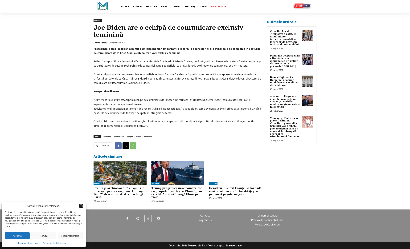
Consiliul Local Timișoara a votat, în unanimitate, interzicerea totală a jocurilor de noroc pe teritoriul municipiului (284, 38)
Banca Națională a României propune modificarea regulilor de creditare (284, 81)
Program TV (205, 220)
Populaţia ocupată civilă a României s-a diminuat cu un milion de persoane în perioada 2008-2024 (285, 61)
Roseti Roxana (100, 42)
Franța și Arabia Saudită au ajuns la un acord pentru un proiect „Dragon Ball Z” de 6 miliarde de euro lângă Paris (120, 192)
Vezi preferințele (70, 235)
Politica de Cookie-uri (28, 243)
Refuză (44, 235)
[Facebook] (118, 145)
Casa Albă (107, 136)
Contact (205, 215)
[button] (81, 206)
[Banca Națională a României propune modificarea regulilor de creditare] (307, 81)
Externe (97, 21)
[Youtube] (158, 218)
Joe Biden (148, 136)
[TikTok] (148, 218)
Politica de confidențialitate (267, 220)
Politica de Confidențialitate (55, 243)
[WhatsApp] (133, 145)
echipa (130, 136)
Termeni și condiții (267, 215)
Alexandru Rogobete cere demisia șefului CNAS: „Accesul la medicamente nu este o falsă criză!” (284, 101)
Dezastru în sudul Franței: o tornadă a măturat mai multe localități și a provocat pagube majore (235, 191)
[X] (126, 145)
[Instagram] (137, 218)
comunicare (119, 136)
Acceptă (17, 235)
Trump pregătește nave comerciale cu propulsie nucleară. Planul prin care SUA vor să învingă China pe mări (176, 192)
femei (138, 136)
